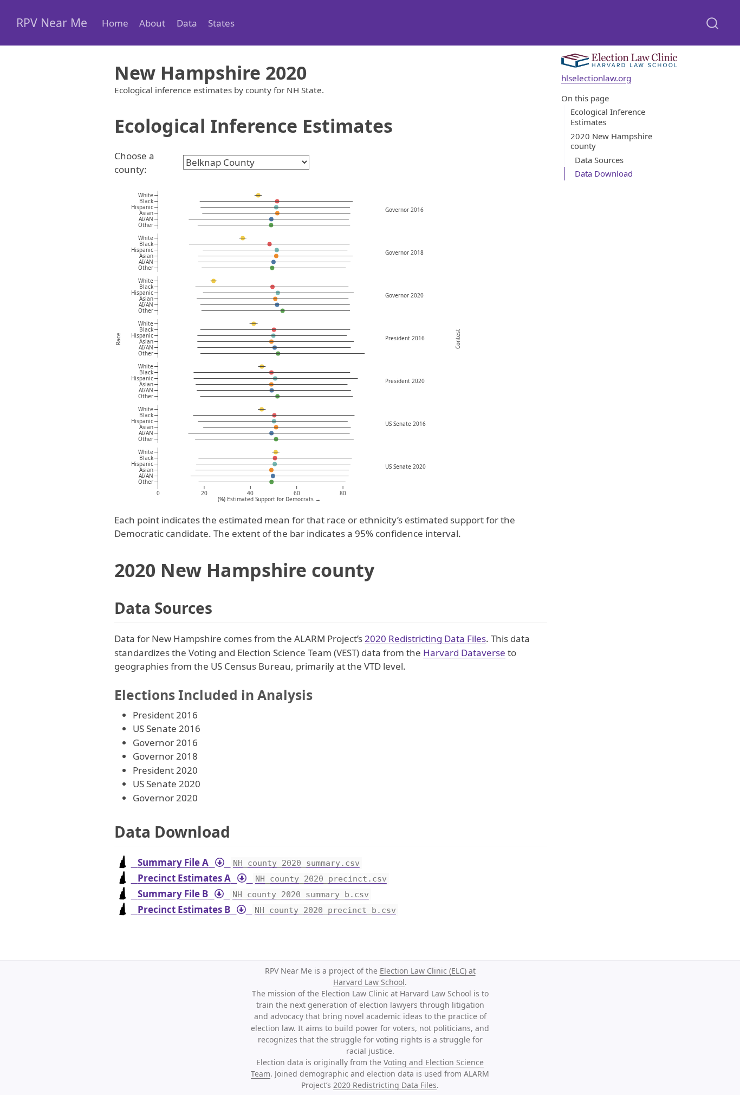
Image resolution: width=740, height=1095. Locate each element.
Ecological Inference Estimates (607, 117)
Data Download (604, 173)
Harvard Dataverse (464, 652)
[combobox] (713, 22)
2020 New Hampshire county (611, 141)
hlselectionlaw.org (596, 78)
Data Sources (599, 159)
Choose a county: (134, 163)
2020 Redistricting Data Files (425, 638)
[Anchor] (223, 607)
